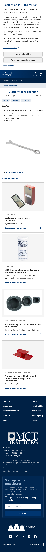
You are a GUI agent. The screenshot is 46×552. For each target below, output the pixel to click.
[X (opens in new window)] (16, 536)
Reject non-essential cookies (23, 60)
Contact (35, 401)
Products (6, 401)
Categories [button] (5, 80)
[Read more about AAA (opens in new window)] (23, 528)
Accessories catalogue (15, 172)
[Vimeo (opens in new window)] (29, 536)
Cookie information (10, 48)
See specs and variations (15, 228)
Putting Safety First (10, 411)
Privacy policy (37, 415)
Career (34, 420)
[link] (7, 74)
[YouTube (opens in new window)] (35, 536)
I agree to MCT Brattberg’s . (22, 498)
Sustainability (38, 406)
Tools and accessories (10, 85)
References (7, 406)
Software (6, 415)
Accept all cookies (23, 54)
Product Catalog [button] (17, 80)
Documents (36, 411)
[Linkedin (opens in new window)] (23, 536)
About (5, 420)
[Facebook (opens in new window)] (10, 536)
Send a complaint (9, 544)
